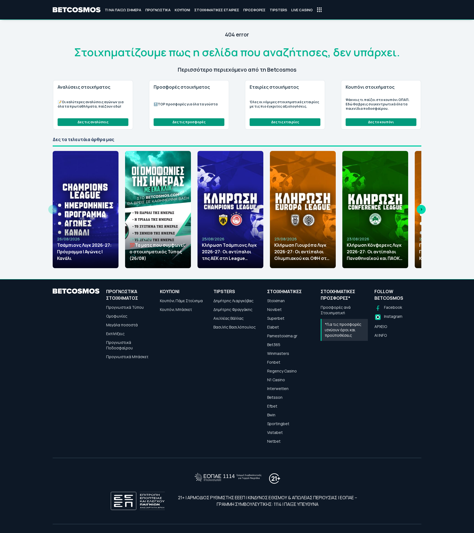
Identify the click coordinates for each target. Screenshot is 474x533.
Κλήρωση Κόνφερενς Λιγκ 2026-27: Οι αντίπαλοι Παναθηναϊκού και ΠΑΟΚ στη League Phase (374, 252)
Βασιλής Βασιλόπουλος (234, 327)
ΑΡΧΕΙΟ (380, 326)
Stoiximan (276, 300)
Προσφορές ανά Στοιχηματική (336, 310)
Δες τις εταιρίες (285, 122)
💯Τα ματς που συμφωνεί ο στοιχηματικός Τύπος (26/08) (157, 251)
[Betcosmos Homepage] (77, 10)
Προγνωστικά (158, 9)
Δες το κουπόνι (381, 122)
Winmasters (278, 353)
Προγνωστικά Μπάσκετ (127, 356)
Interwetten (278, 388)
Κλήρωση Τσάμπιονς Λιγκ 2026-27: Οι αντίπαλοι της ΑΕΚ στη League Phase (229, 252)
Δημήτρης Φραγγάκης (232, 309)
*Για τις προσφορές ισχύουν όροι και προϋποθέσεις (343, 330)
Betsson (275, 397)
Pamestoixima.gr (282, 335)
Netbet (274, 441)
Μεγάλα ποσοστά (122, 324)
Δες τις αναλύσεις (93, 122)
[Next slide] (421, 209)
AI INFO (380, 335)
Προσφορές (254, 9)
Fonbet (273, 362)
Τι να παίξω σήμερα (123, 9)
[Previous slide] (52, 209)
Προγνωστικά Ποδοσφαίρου (119, 345)
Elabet (273, 327)
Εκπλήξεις (115, 333)
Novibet (274, 309)
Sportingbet (278, 423)
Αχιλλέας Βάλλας (228, 318)
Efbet (272, 406)
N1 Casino (276, 379)
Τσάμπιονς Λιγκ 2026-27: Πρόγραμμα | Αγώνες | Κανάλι (84, 251)
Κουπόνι (182, 9)
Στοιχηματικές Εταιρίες (216, 9)
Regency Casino (282, 371)
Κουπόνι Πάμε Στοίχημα (181, 300)
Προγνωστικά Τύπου (125, 307)
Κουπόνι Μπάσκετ (176, 309)
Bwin (271, 414)
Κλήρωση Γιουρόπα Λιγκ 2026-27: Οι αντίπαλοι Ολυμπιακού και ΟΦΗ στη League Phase (301, 252)
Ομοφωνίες (116, 316)
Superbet (275, 318)
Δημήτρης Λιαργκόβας (233, 300)
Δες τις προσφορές (189, 122)
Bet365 (273, 344)
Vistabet (275, 432)
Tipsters (278, 9)
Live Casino (302, 9)
